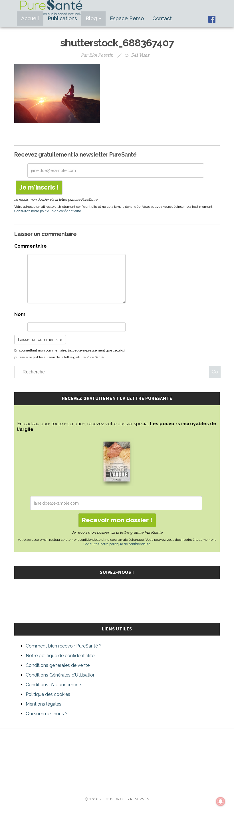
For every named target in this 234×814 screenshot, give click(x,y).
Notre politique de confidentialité (60, 655)
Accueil (30, 18)
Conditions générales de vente (58, 665)
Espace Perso (127, 18)
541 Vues (140, 55)
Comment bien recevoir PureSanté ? (64, 646)
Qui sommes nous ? (47, 713)
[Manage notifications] (220, 801)
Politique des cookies (48, 694)
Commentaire (30, 246)
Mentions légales (43, 704)
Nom (19, 314)
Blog (92, 18)
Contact (162, 18)
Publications (62, 18)
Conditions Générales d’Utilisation (61, 675)
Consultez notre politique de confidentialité (47, 211)
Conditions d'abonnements (54, 684)
